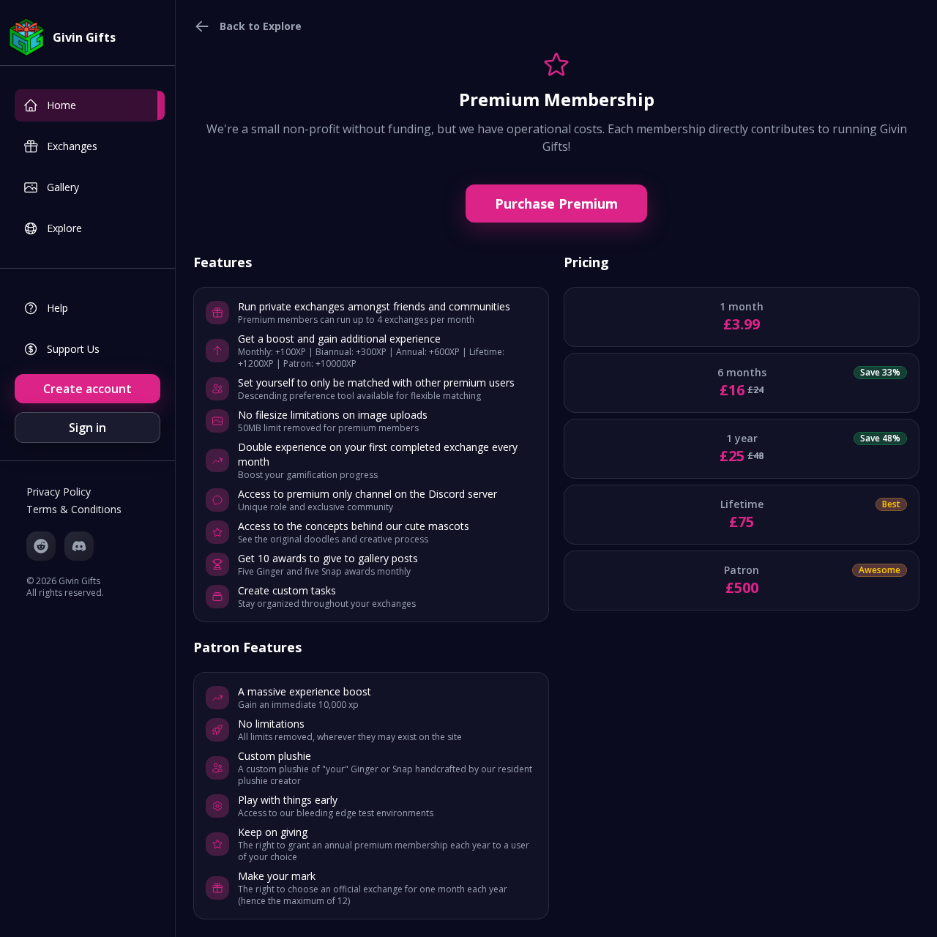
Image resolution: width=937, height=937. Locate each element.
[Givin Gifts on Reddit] (41, 546)
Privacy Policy (58, 492)
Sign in (87, 427)
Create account (87, 389)
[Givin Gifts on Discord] (79, 546)
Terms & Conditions (74, 509)
